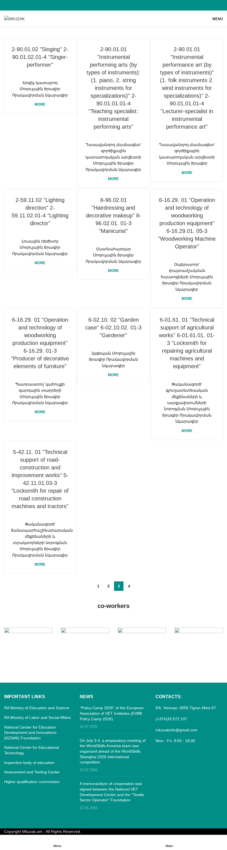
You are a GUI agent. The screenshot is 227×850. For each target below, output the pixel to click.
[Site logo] (14, 18)
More (40, 104)
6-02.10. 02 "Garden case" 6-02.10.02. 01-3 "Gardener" (113, 327)
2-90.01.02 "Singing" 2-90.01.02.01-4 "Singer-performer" (40, 57)
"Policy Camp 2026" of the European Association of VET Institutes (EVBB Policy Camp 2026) (112, 713)
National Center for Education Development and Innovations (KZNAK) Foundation (30, 732)
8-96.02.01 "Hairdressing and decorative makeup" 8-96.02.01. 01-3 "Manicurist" (113, 215)
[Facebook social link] (113, 5)
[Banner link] (28, 640)
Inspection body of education (29, 762)
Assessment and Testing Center (32, 772)
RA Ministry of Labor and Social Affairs (37, 717)
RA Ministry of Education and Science (36, 708)
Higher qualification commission (32, 781)
